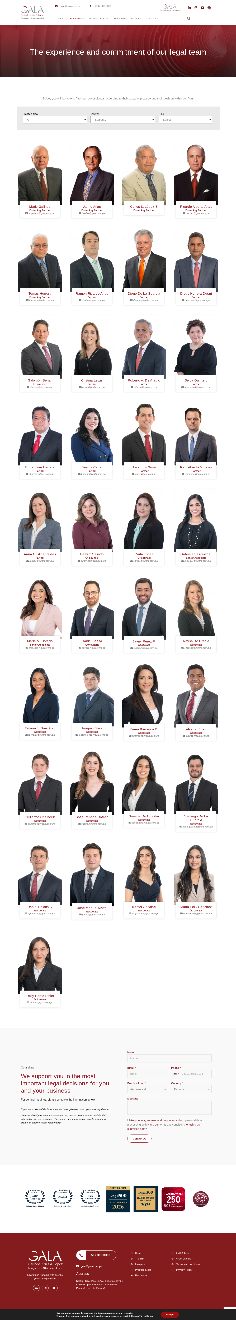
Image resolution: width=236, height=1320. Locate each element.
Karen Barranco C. (144, 729)
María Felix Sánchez (196, 907)
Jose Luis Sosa (144, 467)
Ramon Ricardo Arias (92, 293)
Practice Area (135, 1083)
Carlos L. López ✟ (144, 206)
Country (176, 1083)
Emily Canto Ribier (40, 996)
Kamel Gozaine (144, 907)
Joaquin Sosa (92, 728)
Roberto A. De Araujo (144, 380)
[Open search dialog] (188, 19)
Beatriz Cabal (92, 467)
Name (131, 1052)
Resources (120, 18)
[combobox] (176, 1074)
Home (61, 18)
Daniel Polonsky (40, 907)
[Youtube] (202, 7)
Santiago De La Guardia (196, 818)
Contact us (152, 18)
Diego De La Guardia (144, 293)
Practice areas (97, 18)
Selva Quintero (196, 380)
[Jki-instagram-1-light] (45, 1288)
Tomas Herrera (40, 293)
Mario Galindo (40, 206)
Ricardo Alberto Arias (196, 206)
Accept (170, 1314)
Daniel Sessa (92, 641)
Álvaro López (196, 729)
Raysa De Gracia (196, 641)
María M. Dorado (40, 641)
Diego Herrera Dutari (196, 293)
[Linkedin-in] (189, 7)
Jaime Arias (92, 206)
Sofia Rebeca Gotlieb (92, 817)
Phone (175, 1067)
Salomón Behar (40, 380)
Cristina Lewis (92, 380)
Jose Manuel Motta (92, 908)
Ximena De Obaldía (144, 816)
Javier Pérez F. (144, 641)
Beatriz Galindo (92, 554)
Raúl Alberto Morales (196, 467)
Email (131, 1067)
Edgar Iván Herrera (39, 467)
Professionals (76, 18)
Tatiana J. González (40, 728)
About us (136, 18)
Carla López (144, 554)
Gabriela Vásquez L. (196, 554)
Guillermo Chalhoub (40, 817)
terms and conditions (172, 1124)
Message (132, 1098)
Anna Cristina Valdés (40, 554)
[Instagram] (195, 7)
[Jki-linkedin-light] (36, 1288)
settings (148, 1316)
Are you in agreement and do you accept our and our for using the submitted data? (164, 1124)
